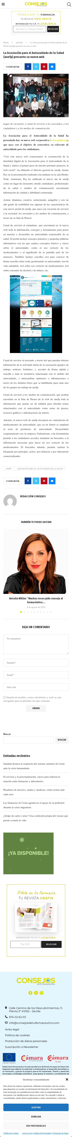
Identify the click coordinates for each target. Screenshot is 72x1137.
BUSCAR (53, 29)
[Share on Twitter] (36, 66)
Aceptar (36, 1107)
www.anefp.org (59, 140)
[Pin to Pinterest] (44, 66)
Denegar (36, 1116)
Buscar (7, 734)
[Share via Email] (52, 66)
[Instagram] (42, 993)
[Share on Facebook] (28, 66)
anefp (8, 468)
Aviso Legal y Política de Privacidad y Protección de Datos (45, 1133)
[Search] (68, 4)
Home (6, 42)
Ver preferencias (36, 1125)
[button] (67, 1079)
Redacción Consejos (33, 496)
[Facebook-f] (30, 993)
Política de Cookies (11, 1133)
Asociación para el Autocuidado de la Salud (40, 468)
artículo (19, 42)
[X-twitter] (36, 993)
